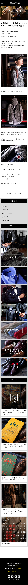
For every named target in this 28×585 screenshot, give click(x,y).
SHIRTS (14, 275)
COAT (14, 257)
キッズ (22, 32)
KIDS (14, 312)
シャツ (3, 33)
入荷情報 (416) (5, 220)
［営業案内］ (19, 568)
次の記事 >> (20, 194)
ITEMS (14, 330)
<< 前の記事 (8, 194)
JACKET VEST (14, 32)
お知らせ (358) (5, 217)
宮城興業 (14, 367)
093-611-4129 (15, 561)
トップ (14, 194)
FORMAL (14, 294)
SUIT (14, 239)
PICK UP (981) (5, 210)
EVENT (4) (4, 206)
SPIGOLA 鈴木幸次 (14, 348)
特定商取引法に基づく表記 (14, 571)
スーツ (8, 33)
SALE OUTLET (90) (7, 213)
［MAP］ (17, 565)
